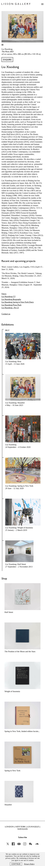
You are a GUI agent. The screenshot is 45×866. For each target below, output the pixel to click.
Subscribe (22, 837)
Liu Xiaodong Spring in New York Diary (18, 302)
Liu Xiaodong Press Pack (11, 304)
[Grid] (3, 45)
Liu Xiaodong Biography (11, 299)
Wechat (30, 844)
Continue (15, 864)
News (4, 293)
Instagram (24, 844)
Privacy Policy (29, 864)
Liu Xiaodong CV (9, 296)
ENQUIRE (7, 59)
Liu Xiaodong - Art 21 (10, 307)
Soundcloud (37, 844)
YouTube (19, 844)
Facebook (13, 844)
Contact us (6, 313)
